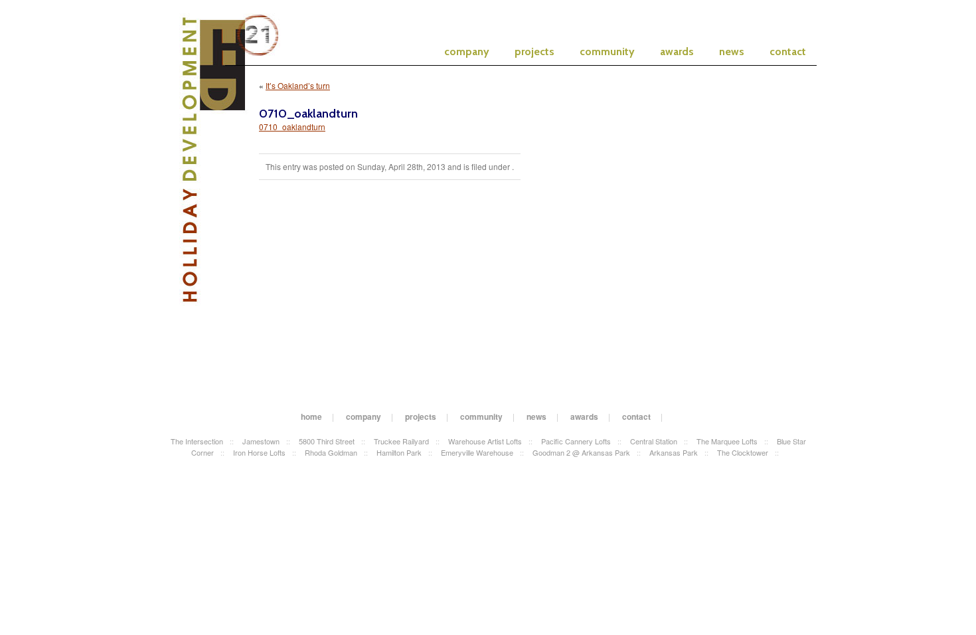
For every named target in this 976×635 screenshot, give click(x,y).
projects (420, 416)
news (536, 416)
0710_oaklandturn (292, 126)
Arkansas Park (673, 452)
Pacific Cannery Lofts (576, 441)
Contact (788, 51)
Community (607, 51)
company (363, 416)
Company (466, 51)
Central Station (653, 441)
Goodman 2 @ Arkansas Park (581, 452)
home (311, 416)
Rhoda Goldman (331, 452)
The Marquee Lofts (727, 441)
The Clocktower (742, 452)
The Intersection (197, 441)
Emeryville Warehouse (477, 452)
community (481, 416)
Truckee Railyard (401, 441)
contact (636, 416)
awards (584, 416)
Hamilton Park (399, 452)
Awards (677, 51)
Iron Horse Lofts (259, 452)
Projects (534, 51)
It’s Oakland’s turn (298, 85)
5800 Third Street (327, 441)
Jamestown (261, 441)
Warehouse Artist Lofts (485, 441)
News (731, 51)
